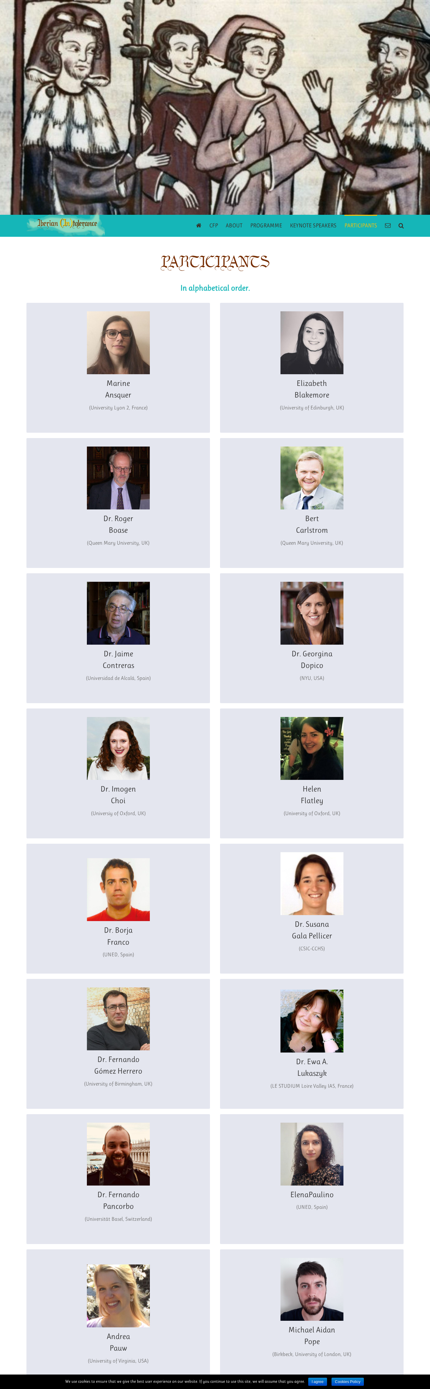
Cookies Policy (347, 1382)
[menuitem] (202, 225)
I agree (318, 1382)
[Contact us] (388, 225)
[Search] (401, 225)
